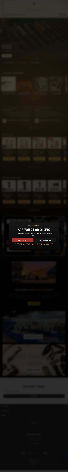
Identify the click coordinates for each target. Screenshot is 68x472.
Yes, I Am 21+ (22, 240)
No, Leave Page (45, 240)
